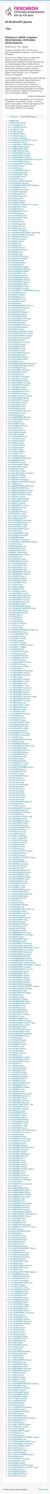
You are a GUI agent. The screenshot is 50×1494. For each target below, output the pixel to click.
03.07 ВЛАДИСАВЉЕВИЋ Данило (20, 365)
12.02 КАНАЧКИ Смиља (16, 718)
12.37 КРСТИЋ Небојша (16, 797)
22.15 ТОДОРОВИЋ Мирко (18, 1366)
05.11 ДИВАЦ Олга (15, 484)
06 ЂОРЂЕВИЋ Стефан (17, 514)
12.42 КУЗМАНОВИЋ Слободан (19, 808)
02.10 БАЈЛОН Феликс (16, 222)
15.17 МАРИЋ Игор (15, 900)
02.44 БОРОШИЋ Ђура (16, 310)
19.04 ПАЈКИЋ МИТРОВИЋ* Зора (20, 1104)
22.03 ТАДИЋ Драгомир (16, 1340)
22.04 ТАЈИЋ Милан (15, 1343)
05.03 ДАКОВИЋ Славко (17, 462)
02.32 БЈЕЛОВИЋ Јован (17, 273)
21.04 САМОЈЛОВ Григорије (18, 1254)
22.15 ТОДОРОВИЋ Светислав (19, 1368)
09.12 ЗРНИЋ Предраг (16, 587)
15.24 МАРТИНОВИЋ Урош (18, 919)
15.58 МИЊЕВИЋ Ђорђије (17, 999)
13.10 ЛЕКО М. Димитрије (17, 836)
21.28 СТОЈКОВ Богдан (16, 1328)
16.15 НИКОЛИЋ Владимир (18, 1076)
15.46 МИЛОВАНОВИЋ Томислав (20, 969)
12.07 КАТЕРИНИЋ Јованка (18, 728)
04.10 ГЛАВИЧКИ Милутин (18, 436)
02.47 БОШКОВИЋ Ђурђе (17, 316)
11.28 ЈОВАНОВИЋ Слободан (19, 700)
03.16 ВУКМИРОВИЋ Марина (19, 385)
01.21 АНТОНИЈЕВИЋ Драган (19, 170)
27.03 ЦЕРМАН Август (16, 1435)
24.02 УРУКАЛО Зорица (16, 1409)
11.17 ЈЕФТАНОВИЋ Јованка (19, 673)
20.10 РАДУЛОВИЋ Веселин (18, 1207)
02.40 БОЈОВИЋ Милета (17, 299)
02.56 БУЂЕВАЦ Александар (19, 342)
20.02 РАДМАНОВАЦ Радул (18, 1188)
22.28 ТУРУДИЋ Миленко (17, 1398)
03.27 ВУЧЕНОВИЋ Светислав (19, 411)
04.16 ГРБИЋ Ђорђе (15, 449)
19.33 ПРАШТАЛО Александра (19, 1179)
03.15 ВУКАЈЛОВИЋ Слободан (19, 383)
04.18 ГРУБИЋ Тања (15, 454)
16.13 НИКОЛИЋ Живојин (17, 1072)
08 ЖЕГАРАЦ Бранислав (17, 546)
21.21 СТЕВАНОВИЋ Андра (18, 1304)
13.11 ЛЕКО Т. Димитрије (17, 838)
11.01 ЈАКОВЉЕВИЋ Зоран (18, 634)
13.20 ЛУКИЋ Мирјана (16, 859)
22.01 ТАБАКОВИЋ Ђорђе (18, 1336)
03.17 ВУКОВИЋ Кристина (17, 389)
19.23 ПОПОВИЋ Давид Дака (19, 1154)
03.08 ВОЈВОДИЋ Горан (17, 368)
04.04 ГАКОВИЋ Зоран (16, 423)
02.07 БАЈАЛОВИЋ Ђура (17, 215)
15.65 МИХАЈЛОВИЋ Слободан (19, 1020)
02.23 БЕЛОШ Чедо (15, 252)
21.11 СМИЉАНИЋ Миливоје (19, 1276)
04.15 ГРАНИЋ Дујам (16, 447)
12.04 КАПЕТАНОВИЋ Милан (19, 722)
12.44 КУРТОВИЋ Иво (16, 814)
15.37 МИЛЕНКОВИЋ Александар (20, 950)
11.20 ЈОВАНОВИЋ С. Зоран (18, 681)
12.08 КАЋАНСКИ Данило (17, 731)
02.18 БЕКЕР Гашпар (16, 241)
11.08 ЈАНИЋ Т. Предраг (17, 647)
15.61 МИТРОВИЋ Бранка (17, 1010)
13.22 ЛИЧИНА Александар (18, 864)
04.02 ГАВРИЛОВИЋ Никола (18, 419)
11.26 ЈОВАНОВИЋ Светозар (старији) (22, 696)
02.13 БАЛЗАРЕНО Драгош (18, 230)
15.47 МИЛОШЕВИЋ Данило (18, 971)
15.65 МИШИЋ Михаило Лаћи (19, 1025)
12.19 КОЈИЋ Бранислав (17, 756)
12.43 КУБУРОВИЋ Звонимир (19, 812)
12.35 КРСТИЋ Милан (16, 793)
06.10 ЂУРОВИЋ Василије (18, 535)
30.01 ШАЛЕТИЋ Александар (19, 1458)
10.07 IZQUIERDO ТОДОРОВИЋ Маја (22, 608)
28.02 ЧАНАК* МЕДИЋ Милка (19, 1446)
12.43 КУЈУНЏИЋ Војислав (18, 810)
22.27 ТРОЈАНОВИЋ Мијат (18, 1394)
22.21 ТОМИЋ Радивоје (16, 1381)
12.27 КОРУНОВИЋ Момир (18, 776)
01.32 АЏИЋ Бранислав (16, 194)
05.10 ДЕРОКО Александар (18, 479)
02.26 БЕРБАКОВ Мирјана (18, 258)
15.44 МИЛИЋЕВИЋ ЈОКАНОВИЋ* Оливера (24, 965)
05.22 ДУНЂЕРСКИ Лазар (17, 511)
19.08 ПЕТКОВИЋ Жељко (17, 1113)
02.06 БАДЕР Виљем (16, 209)
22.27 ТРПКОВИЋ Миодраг (18, 1396)
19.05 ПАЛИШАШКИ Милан (18, 1106)
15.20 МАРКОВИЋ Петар (17, 911)
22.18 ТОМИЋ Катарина (16, 1377)
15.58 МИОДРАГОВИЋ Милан (19, 1003)
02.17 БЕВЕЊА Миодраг (17, 239)
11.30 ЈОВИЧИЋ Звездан (17, 709)
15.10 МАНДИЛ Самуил (16, 885)
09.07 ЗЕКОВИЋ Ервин (16, 576)
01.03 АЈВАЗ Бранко (15, 131)
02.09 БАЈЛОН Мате (15, 219)
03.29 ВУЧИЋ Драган (16, 415)
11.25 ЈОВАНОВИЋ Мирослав (19, 694)
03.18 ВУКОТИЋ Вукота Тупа (18, 391)
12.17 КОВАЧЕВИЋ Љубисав (19, 750)
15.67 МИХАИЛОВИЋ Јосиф (18, 1031)
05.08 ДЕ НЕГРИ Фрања (17, 475)
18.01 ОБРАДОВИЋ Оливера (18, 1087)
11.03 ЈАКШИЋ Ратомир (17, 638)
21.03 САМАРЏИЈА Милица (18, 1252)
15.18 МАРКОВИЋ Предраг (18, 904)
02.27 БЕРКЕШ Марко (16, 260)
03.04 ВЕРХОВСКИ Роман (17, 359)
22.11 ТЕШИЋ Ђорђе (16, 1358)
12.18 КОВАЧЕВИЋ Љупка (18, 754)
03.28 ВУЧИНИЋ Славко (17, 413)
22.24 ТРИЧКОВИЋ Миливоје (19, 1388)
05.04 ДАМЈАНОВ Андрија (18, 466)
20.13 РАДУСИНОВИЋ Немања (19, 1216)
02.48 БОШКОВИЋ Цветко (18, 320)
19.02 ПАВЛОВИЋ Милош (17, 1098)
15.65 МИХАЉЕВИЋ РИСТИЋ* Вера (21, 1023)
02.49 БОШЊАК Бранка (16, 323)
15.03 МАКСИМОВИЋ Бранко (19, 870)
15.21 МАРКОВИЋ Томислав (18, 913)
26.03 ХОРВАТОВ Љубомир (18, 1426)
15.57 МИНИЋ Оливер (16, 997)
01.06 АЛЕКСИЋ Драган (17, 136)
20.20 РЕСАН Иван (15, 1233)
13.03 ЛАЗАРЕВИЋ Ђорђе (18, 823)
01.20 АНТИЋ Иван (15, 168)
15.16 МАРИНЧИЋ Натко (17, 898)
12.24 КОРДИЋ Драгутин (17, 769)
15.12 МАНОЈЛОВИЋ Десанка (19, 889)
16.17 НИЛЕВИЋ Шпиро (17, 1081)
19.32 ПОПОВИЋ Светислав (18, 1175)
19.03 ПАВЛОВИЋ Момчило (18, 1100)
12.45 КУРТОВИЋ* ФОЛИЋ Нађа (20, 816)
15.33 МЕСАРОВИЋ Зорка (18, 939)
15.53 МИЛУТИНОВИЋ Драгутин (20, 984)
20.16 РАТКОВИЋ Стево (17, 1222)
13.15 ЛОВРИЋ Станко (16, 846)
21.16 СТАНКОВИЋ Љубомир (19, 1289)
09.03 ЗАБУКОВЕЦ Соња (17, 567)
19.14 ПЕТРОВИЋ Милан (17, 1128)
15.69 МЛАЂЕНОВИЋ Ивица (18, 1035)
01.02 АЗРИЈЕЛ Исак (16, 129)
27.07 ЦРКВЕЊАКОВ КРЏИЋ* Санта (21, 1441)
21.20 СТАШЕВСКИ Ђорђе (18, 1302)
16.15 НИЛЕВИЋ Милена (17, 1078)
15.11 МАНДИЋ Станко (16, 887)
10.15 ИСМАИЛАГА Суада (17, 632)
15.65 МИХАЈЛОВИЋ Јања (18, 1018)
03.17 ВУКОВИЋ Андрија (17, 387)
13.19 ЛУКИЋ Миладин (16, 855)
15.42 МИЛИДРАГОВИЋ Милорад (20, 960)
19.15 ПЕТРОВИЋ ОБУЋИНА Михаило (22, 1130)
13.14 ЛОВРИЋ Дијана (16, 844)
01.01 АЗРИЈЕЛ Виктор (16, 125)
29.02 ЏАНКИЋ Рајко (15, 1456)
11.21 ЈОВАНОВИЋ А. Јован (18, 685)
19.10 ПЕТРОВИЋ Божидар (18, 1119)
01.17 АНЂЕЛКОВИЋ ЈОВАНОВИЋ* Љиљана (25, 159)
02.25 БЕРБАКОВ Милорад (18, 256)
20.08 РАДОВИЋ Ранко (16, 1201)
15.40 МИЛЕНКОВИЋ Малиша (19, 956)
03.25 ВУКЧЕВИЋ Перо (16, 406)
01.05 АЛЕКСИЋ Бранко (17, 134)
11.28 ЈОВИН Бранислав (17, 703)
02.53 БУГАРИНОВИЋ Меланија (20, 335)
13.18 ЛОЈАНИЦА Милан (17, 853)
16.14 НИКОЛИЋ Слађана (17, 1074)
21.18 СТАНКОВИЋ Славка (18, 1293)
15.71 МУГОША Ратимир (17, 1040)
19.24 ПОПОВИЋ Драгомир (18, 1156)
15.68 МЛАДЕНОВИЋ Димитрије (20, 1033)
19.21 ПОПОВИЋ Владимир (18, 1149)
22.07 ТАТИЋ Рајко (15, 1349)
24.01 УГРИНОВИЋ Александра (20, 1407)
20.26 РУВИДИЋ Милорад (17, 1246)
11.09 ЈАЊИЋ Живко (16, 649)
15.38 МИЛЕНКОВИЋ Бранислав (20, 952)
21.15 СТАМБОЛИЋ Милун (18, 1287)
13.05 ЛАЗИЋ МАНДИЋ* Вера (19, 827)
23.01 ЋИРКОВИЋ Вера (17, 1401)
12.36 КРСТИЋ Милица (16, 795)
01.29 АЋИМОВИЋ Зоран (17, 187)
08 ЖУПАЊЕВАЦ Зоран (17, 559)
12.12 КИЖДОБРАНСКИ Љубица (20, 739)
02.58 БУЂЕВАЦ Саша (16, 346)
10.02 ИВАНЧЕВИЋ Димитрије (19, 595)
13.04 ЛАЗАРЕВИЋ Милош (18, 825)
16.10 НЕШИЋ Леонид (16, 1066)
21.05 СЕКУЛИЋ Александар (18, 1257)
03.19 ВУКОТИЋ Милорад (17, 393)
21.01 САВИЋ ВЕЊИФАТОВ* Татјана (21, 1248)
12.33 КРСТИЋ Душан (16, 789)
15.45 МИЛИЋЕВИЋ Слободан (19, 967)
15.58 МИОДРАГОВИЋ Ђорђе (19, 1001)
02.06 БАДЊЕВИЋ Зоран (17, 207)
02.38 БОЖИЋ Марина (16, 295)
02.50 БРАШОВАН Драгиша (18, 327)
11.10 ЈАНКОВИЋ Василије (18, 655)
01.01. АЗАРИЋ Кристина (17, 127)
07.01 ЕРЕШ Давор (15, 544)
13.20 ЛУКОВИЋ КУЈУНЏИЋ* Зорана (21, 857)
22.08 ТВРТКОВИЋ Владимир (19, 1351)
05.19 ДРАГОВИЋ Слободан (18, 505)
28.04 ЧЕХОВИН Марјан (17, 1452)
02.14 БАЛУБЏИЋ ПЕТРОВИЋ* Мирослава (24, 232)
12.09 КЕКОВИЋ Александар (18, 733)
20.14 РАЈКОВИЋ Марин (17, 1218)
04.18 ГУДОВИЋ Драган (16, 456)
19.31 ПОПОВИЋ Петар (16, 1173)
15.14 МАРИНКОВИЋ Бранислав (20, 894)
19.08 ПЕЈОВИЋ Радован (17, 1115)
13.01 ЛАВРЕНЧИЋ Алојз (17, 819)
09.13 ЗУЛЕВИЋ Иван (16, 589)
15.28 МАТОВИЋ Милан (17, 928)
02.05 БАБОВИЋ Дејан (16, 202)
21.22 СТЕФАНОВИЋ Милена (19, 1310)
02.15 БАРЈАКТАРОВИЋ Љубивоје (21, 234)
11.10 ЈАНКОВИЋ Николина (18, 658)
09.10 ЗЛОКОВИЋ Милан (17, 582)
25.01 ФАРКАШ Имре (16, 1413)
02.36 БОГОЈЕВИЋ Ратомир (18, 286)
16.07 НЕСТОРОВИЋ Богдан (18, 1059)
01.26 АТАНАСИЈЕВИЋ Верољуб (20, 181)
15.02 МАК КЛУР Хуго (16, 868)
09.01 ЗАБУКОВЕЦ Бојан (17, 563)
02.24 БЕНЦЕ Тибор (15, 254)
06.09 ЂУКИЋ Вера (15, 531)
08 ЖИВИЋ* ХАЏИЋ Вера (17, 552)
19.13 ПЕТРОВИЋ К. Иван (17, 1126)
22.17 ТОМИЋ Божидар (16, 1373)
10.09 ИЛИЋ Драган (15, 615)
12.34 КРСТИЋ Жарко (16, 791)
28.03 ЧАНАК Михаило (16, 1448)
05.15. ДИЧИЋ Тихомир (16, 496)
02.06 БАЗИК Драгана (16, 213)
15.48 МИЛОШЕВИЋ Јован (18, 973)
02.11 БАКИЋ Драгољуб (17, 224)
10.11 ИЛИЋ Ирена (15, 619)
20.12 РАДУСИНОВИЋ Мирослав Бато (22, 1214)
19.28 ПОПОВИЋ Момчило (18, 1164)
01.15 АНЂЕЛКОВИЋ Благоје (19, 153)
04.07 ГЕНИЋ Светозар (16, 430)
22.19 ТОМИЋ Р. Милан (17, 1379)
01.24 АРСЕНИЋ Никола (17, 176)
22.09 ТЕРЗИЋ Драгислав (17, 1353)
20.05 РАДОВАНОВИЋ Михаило (20, 1194)
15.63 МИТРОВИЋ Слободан (18, 1014)
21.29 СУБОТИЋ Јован (16, 1332)
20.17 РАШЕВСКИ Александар (19, 1224)
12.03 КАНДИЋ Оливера (17, 720)
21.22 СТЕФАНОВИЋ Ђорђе (18, 1306)
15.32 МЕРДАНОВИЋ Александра (20, 935)
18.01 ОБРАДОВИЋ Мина (17, 1085)
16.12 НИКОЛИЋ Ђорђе (16, 1070)
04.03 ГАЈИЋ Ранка (15, 421)
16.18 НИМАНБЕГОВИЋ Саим (19, 1083)
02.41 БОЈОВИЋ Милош (17, 301)
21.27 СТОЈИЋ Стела (16, 1325)
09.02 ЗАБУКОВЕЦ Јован (17, 565)
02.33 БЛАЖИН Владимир (17, 275)
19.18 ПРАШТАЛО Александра (19, 1139)
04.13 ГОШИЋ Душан (16, 443)
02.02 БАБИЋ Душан (15, 198)
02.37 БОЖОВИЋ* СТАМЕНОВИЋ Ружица (23, 290)
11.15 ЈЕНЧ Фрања (15, 668)
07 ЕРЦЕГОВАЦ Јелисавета (18, 539)
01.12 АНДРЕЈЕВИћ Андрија (18, 146)
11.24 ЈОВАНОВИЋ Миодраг (18, 692)
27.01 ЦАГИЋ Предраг (16, 1428)
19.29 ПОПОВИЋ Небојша (17, 1166)
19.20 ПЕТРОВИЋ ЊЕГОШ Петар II (21, 1147)
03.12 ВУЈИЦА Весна (16, 374)
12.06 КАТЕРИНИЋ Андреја (18, 726)
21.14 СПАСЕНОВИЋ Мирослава (20, 1282)
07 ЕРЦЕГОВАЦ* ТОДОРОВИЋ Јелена (22, 542)
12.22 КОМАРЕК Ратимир (17, 765)
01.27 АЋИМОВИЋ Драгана (18, 183)
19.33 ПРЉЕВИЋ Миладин (18, 1177)
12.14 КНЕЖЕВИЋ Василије (18, 743)
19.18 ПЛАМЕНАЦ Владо (17, 1136)
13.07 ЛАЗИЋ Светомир (17, 831)
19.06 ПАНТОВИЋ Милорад (18, 1108)
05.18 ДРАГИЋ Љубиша (17, 503)
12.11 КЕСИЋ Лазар (15, 737)
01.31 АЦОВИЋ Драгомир (17, 192)
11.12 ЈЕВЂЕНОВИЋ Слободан (19, 662)
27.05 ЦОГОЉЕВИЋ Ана (17, 1439)
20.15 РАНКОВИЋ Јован (17, 1220)
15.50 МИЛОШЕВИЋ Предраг (19, 977)
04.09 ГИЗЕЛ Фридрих (16, 434)
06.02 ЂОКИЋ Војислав (16, 518)
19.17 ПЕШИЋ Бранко (16, 1134)
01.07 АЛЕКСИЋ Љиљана (17, 138)
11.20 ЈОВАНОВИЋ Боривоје (18, 679)
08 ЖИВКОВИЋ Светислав (18, 561)
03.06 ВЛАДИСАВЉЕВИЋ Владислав (22, 363)
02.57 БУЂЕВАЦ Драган (17, 344)
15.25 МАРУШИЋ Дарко (17, 922)
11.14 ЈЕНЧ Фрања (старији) (18, 666)
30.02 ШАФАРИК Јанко (16, 1461)
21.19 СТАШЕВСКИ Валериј (18, 1300)
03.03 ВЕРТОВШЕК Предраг (18, 357)
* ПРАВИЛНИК (13, 121)
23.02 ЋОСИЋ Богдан (16, 1403)
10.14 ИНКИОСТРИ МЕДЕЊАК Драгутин (23, 630)
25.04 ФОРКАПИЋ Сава (17, 1420)
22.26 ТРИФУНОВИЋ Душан (18, 1392)
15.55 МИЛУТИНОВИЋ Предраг (19, 993)
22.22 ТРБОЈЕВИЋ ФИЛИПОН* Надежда (23, 1383)
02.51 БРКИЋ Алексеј (16, 329)
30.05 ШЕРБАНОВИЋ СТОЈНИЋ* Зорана (23, 1467)
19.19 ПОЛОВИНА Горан (17, 1143)
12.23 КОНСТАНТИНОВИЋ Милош (20, 767)
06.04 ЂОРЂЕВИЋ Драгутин (18, 522)
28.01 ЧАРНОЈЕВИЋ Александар (20, 1443)
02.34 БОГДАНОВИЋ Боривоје (19, 280)
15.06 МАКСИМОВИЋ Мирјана (19, 877)
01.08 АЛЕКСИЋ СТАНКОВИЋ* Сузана (22, 140)
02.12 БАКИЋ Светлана (16, 228)
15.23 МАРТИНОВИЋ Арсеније (19, 917)
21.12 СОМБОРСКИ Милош (18, 1278)
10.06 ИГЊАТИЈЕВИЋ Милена (19, 606)
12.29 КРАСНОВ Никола (17, 780)
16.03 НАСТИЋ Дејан (16, 1050)
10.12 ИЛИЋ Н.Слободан (17, 623)
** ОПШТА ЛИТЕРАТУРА (17, 123)
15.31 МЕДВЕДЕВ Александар (19, 932)
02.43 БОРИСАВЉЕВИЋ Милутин (20, 305)
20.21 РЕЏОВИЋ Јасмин (17, 1235)
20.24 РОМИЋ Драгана (16, 1242)
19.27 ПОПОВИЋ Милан (17, 1162)
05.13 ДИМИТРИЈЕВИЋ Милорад (20, 490)
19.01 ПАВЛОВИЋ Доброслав (19, 1096)
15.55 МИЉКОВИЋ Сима (17, 990)
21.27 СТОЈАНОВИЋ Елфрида (19, 1323)
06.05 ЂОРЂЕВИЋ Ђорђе (17, 524)
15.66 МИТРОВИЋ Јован (17, 1027)
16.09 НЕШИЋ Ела (15, 1063)
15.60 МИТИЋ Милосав (16, 1008)
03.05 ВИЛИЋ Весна (15, 361)
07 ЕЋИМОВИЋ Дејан (16, 537)
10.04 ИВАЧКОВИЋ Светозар (19, 600)
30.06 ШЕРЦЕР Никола (16, 1469)
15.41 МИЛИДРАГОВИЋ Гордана (20, 958)
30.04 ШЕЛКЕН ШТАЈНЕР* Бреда (20, 1465)
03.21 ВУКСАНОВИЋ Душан (18, 398)
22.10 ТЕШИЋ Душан (16, 1355)
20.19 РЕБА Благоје (15, 1229)
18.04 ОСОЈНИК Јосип (16, 1091)
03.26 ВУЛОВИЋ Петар (16, 408)
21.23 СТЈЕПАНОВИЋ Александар (21, 1312)
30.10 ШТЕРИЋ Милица (17, 1476)
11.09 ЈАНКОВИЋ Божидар (18, 651)
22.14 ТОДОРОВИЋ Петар (17, 1364)
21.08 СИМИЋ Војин (15, 1263)
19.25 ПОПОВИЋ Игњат (17, 1158)
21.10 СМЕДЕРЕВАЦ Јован (18, 1274)
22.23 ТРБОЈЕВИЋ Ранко (17, 1385)
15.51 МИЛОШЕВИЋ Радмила (19, 980)
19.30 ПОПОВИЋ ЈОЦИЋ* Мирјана (21, 1169)
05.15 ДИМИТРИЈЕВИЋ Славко (19, 494)
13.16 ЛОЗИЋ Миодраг (16, 849)
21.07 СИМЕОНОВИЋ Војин (18, 1261)
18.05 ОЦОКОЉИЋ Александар (20, 1093)
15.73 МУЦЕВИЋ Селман (17, 1044)
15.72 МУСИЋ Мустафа (16, 1042)
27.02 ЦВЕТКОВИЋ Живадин (19, 1431)
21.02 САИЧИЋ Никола (16, 1250)
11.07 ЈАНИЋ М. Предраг (17, 642)
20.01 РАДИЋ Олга (15, 1186)
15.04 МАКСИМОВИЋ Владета (19, 872)
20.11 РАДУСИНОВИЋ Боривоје (20, 1212)
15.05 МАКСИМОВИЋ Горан (18, 874)
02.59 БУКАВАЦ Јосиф (16, 348)
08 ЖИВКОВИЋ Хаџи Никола (18, 554)
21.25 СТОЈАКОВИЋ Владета (19, 1319)
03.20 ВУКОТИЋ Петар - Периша (20, 396)
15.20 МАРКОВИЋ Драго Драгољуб (21, 909)
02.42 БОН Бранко (14, 303)
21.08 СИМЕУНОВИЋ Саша (18, 1267)
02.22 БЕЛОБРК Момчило (17, 250)
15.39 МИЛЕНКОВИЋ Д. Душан (19, 954)
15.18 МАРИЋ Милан (16, 902)
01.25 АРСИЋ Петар (15, 179)
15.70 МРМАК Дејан (15, 1038)
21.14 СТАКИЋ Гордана (16, 1285)
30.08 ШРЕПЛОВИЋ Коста (18, 1474)
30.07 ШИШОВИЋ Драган (17, 1471)
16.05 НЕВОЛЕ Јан (15, 1055)
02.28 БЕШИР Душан (16, 265)
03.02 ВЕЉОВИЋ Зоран (17, 355)
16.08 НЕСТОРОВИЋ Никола (18, 1061)
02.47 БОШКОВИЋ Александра (19, 318)
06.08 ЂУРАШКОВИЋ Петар (18, 529)
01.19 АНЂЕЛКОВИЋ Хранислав (20, 164)
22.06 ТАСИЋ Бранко (16, 1347)
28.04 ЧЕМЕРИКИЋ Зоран (17, 1450)
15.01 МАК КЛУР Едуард (17, 866)
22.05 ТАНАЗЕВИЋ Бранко (18, 1345)
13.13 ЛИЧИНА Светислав (17, 842)
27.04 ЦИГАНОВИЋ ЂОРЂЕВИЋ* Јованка (23, 1437)
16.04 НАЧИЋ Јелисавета (17, 1053)
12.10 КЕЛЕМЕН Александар (18, 735)
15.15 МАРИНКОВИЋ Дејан (18, 896)
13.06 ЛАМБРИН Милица (17, 829)
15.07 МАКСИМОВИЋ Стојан (18, 879)
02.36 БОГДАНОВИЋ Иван (18, 284)
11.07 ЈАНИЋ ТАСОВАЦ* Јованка (20, 645)
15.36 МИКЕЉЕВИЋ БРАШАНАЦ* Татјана (23, 947)
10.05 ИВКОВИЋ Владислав (18, 602)
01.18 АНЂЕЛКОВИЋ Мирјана (19, 161)
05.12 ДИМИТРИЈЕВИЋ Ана (18, 488)
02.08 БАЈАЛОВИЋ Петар (17, 217)
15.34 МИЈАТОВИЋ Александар (20, 943)
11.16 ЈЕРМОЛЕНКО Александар (20, 670)
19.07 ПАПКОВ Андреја (16, 1111)
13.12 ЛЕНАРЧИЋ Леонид (17, 840)
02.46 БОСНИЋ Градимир (17, 314)
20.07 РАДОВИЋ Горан (16, 1199)
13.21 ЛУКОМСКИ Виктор (17, 862)
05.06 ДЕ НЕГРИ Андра (16, 471)
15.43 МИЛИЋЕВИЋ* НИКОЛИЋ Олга (22, 962)
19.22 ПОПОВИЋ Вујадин (17, 1151)
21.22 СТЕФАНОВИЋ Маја (18, 1308)
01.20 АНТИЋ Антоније (16, 166)
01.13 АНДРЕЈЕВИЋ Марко (18, 149)
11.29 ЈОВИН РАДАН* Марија (19, 705)
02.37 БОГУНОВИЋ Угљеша (18, 288)
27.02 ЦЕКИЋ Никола (16, 1433)
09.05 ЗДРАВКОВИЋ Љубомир (19, 572)
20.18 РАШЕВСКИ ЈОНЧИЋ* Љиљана (22, 1227)
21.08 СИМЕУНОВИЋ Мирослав (20, 1265)
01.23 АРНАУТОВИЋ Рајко (18, 174)
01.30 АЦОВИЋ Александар (18, 189)
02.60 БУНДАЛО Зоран (16, 350)
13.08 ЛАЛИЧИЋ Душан (17, 834)
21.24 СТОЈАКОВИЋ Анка (17, 1317)
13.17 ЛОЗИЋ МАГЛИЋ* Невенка (20, 851)
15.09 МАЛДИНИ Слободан (18, 883)
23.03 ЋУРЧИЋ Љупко (16, 1405)
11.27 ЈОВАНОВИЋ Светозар (19, 698)
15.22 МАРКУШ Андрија (17, 915)
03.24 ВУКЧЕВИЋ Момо (17, 404)
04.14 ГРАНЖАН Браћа (16, 445)
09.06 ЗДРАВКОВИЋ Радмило (19, 574)
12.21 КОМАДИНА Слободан (18, 763)
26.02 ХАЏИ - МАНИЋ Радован (19, 1424)
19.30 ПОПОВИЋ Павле (17, 1171)
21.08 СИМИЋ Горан (15, 1270)
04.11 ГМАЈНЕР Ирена (16, 438)
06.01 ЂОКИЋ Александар (18, 516)
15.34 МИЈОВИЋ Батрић (17, 941)
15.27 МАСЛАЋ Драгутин (17, 926)
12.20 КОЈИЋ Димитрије (17, 761)
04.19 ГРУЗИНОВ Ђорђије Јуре (19, 458)
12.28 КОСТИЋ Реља (16, 778)
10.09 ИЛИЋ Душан (15, 617)
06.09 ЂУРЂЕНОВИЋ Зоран (18, 533)
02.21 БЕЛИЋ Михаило (16, 247)
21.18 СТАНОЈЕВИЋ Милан (18, 1297)
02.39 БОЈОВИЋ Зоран (16, 297)
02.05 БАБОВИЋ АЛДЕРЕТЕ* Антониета (23, 204)
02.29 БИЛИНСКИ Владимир (18, 267)
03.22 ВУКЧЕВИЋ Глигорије (18, 400)
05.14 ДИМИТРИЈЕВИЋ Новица (19, 492)
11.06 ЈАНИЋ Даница (16, 640)
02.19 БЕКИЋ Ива (14, 243)
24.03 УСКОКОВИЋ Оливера (18, 1411)
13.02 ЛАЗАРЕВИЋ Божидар (18, 821)
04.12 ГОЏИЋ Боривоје (16, 441)
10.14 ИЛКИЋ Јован (15, 627)
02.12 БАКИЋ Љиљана (16, 226)
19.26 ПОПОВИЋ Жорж (16, 1160)
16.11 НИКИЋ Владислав (17, 1068)
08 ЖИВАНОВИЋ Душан (17, 548)
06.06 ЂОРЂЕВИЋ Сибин (17, 527)
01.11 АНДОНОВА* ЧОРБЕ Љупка (20, 144)
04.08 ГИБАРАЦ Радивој (17, 432)
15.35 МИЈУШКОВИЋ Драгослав (20, 945)
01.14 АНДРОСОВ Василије (18, 151)
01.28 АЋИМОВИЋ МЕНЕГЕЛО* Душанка (23, 185)
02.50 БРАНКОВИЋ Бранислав (19, 325)
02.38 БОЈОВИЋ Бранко (17, 292)
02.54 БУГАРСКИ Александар (19, 338)
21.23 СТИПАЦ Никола (16, 1315)
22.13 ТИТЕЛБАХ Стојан (17, 1362)
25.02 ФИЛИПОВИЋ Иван (17, 1416)
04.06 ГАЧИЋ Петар (15, 428)
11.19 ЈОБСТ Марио (15, 677)
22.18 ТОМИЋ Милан (16, 1375)
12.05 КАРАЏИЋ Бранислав (18, 724)
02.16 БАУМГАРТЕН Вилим (18, 237)
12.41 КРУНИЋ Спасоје (16, 806)
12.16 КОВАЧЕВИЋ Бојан (17, 748)
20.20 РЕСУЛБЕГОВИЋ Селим (19, 1231)
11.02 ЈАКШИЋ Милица (16, 636)
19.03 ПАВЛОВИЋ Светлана (18, 1102)
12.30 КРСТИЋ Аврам (16, 782)
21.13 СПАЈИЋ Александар (18, 1280)
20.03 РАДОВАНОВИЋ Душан (19, 1190)
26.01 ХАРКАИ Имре (15, 1422)
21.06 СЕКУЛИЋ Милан (16, 1259)
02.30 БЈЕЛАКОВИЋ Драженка (19, 269)
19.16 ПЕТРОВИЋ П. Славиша (19, 1132)
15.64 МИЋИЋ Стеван (16, 1016)
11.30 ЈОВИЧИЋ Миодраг (17, 707)
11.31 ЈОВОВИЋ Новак (16, 711)
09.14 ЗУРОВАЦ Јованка (17, 591)
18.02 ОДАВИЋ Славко (16, 1089)
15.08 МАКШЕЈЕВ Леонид (17, 881)
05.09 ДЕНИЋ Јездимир (17, 477)
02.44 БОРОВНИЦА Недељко (19, 307)
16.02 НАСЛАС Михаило (17, 1048)
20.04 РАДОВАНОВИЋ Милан (19, 1192)
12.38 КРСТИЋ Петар (16, 799)
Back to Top (43, 1489)
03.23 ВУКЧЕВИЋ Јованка (17, 402)
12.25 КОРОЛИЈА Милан (17, 771)
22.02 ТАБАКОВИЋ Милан (18, 1338)
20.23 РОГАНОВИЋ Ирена (17, 1239)
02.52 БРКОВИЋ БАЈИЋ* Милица (20, 333)
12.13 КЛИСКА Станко (16, 741)
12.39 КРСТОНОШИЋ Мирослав (20, 801)
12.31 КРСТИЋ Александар (18, 784)
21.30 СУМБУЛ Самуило (17, 1334)
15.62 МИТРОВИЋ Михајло (18, 1012)
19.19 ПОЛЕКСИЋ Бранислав (19, 1141)
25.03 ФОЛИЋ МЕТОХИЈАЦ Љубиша (21, 1418)
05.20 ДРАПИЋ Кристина (17, 507)
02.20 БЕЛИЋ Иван (15, 245)
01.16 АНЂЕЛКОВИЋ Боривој (19, 155)
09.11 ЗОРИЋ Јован (15, 584)
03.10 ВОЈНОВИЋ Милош (17, 372)
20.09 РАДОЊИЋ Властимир (18, 1205)
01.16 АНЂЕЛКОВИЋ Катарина (19, 157)
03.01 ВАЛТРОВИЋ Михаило (18, 353)
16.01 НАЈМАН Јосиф (16, 1046)
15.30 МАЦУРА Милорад (17, 930)
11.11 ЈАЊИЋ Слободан (17, 660)
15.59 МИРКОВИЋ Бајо (16, 1005)
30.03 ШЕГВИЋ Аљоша (16, 1463)
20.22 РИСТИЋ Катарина (17, 1237)
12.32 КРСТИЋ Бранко (16, 786)
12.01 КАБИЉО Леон (16, 715)
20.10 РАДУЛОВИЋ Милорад (18, 1209)
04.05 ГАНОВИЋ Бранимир (18, 426)
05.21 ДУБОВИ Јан (15, 509)
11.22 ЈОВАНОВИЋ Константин (19, 688)
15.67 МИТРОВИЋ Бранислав (19, 1029)
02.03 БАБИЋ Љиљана (16, 200)
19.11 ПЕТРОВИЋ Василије (18, 1121)
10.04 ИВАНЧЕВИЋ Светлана (19, 597)
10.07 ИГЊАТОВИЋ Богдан (18, 610)
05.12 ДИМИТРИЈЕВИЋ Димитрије (21, 486)
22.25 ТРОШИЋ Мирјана (17, 1390)
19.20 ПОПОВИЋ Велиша (17, 1145)
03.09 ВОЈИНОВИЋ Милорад (19, 370)
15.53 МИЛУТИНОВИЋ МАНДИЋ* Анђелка (24, 986)
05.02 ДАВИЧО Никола (16, 460)
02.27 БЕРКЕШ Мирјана (17, 262)
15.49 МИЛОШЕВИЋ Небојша (19, 975)
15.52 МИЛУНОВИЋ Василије (19, 982)
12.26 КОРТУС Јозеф (16, 773)
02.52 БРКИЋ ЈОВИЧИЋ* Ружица (20, 331)
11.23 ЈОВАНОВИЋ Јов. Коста (19, 690)
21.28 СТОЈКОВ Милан (16, 1330)
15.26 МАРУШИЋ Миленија (18, 924)
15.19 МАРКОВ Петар (16, 907)
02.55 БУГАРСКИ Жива (16, 340)
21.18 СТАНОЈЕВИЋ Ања (17, 1295)
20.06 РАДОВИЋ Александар (19, 1197)
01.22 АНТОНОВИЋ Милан (18, 172)
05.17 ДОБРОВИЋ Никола (17, 501)
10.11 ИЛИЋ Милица (15, 621)
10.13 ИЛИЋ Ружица (15, 625)
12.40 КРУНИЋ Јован (16, 804)
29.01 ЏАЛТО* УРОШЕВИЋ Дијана (20, 1454)
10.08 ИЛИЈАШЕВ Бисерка (18, 612)
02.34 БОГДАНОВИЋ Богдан (18, 277)
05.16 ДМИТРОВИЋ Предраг (18, 499)
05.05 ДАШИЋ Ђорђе (16, 469)
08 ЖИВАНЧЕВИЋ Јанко (17, 550)
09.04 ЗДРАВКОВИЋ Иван (17, 569)
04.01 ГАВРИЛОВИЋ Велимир (19, 417)
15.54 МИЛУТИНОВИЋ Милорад (20, 988)
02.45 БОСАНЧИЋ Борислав (18, 312)
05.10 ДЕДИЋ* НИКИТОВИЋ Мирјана (21, 481)
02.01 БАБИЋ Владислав (17, 196)
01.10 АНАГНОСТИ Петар (17, 142)
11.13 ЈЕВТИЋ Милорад (17, 664)
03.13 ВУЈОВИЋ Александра (18, 376)
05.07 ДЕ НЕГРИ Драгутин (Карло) (20, 473)
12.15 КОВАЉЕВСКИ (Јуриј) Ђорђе (21, 746)
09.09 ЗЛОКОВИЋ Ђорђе (17, 580)
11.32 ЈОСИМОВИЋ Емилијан (19, 713)
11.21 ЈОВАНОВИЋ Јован (17, 683)
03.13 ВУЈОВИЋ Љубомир (18, 378)
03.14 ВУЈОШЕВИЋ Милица (18, 380)
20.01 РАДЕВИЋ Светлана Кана (20, 1184)
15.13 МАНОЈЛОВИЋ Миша (18, 892)
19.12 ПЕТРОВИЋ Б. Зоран (18, 1123)
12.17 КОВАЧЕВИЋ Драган (18, 752)
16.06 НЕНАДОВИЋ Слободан (19, 1057)
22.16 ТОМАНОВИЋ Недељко (19, 1370)
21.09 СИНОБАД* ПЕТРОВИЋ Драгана (22, 1272)
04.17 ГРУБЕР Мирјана (16, 451)
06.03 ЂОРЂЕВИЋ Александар (19, 520)
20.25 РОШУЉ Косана (16, 1244)
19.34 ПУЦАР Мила (15, 1181)
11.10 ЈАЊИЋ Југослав (16, 653)
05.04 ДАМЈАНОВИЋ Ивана (18, 464)
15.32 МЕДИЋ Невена (16, 937)
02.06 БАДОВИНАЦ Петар (17, 211)
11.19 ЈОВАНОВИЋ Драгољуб (19, 675)
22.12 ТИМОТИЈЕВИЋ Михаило (20, 1360)
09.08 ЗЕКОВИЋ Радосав (17, 578)
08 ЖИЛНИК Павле (15, 557)
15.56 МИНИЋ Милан (16, 995)
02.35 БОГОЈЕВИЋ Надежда (18, 282)
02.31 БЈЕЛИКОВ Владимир (18, 271)
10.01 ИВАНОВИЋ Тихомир (18, 593)
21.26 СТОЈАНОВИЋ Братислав (20, 1321)
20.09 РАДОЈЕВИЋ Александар (20, 1203)
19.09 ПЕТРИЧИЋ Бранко (17, 1117)
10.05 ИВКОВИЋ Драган (17, 604)
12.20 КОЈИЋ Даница (16, 758)
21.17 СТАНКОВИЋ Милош (18, 1291)
